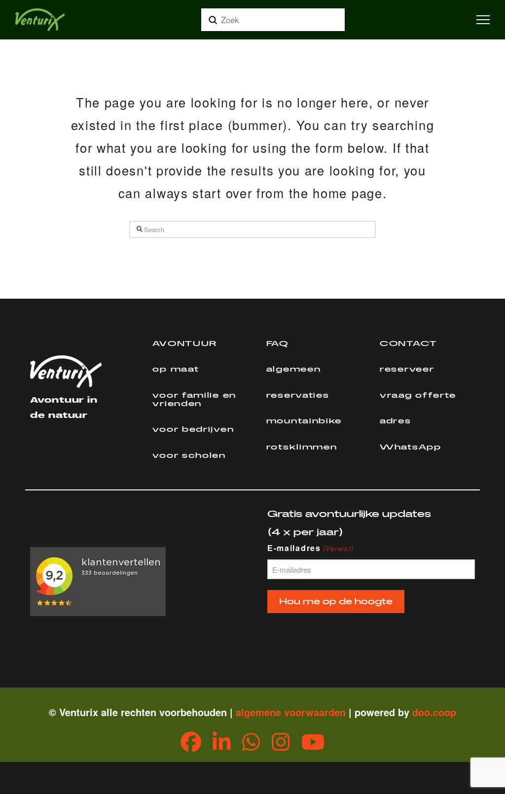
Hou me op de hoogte (336, 601)
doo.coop (434, 712)
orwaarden (320, 712)
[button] (483, 20)
